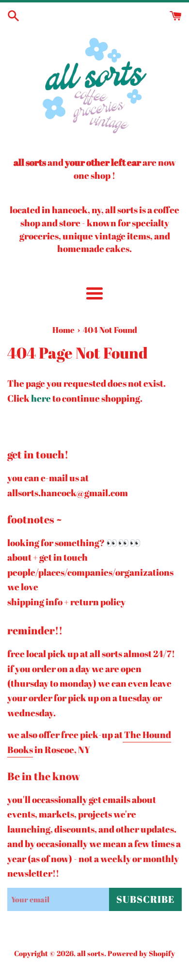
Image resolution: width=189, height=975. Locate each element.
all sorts (90, 953)
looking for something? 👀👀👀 (74, 542)
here (41, 398)
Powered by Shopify (141, 953)
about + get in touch (47, 557)
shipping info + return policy (66, 602)
